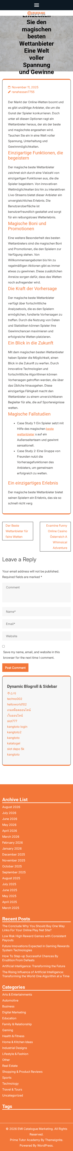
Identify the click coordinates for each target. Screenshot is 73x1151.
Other (6, 1060)
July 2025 (9, 884)
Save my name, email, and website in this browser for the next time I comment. (31, 654)
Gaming (7, 1030)
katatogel (13, 743)
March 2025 (10, 908)
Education (9, 1018)
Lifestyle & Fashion (15, 1054)
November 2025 (13, 860)
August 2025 (11, 878)
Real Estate (10, 1066)
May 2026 (9, 825)
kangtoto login (17, 726)
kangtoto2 (14, 732)
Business (8, 1006)
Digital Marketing (14, 1012)
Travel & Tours (12, 1089)
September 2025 (14, 872)
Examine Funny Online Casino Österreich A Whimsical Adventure (56, 537)
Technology (10, 1083)
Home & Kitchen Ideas (17, 1042)
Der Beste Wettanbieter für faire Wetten (17, 531)
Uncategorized (12, 1095)
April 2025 (9, 902)
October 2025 (12, 866)
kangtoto (13, 738)
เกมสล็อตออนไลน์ (19, 710)
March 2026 (10, 836)
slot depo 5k (15, 749)
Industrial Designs (14, 1048)
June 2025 (9, 890)
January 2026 (12, 848)
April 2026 (9, 831)
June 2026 (9, 819)
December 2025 (13, 854)
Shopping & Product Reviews (22, 1071)
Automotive (10, 1000)
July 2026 (9, 813)
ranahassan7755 (23, 92)
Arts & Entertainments (17, 994)
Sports (6, 1077)
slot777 (12, 721)
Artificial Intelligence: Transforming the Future (33, 966)
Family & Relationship (17, 1024)
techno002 (14, 699)
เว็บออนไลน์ (15, 715)
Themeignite (53, 1140)
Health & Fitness (13, 1036)
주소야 (11, 693)
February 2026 (12, 842)
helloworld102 (17, 704)
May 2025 (9, 896)
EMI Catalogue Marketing (35, 1129)
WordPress (45, 1145)
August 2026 (11, 807)
